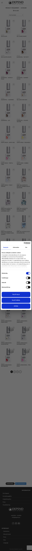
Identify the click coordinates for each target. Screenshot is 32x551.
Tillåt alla (16, 294)
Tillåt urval (16, 300)
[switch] (28, 278)
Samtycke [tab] (5, 247)
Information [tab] (16, 247)
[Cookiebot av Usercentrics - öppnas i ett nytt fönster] (23, 243)
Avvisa (16, 306)
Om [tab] (26, 247)
